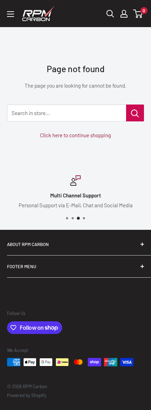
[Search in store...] (135, 113)
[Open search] (110, 14)
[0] (138, 14)
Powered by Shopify (26, 395)
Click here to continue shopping (75, 135)
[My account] (123, 14)
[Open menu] (10, 14)
